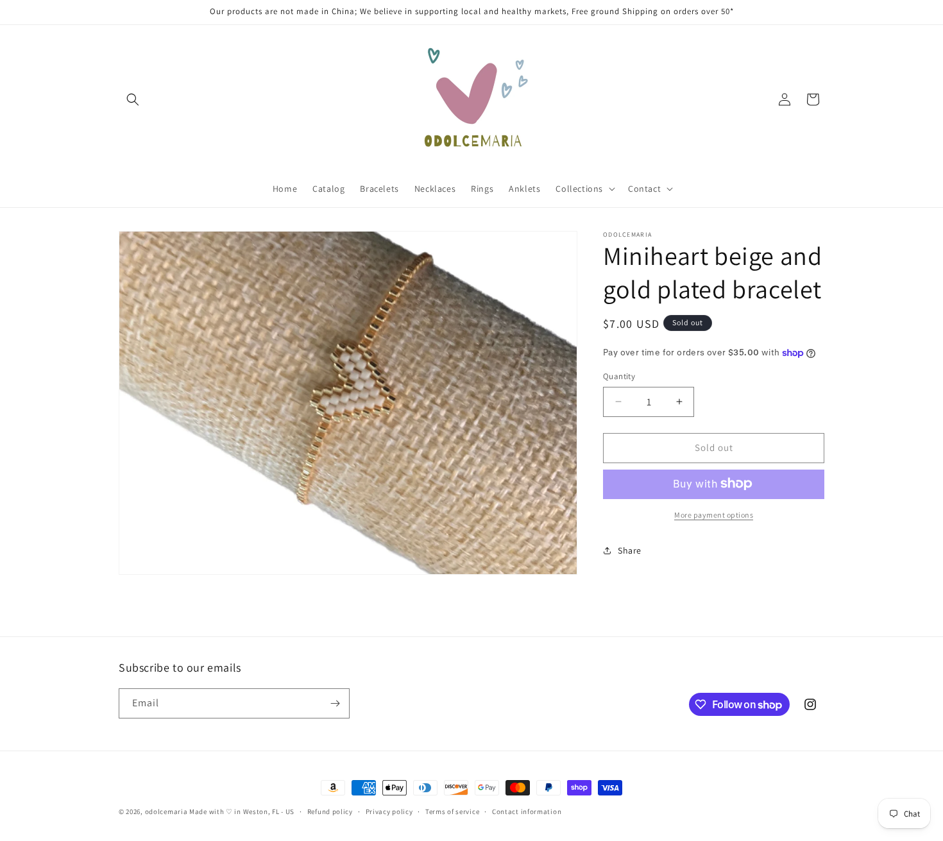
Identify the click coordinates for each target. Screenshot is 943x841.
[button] (133, 99)
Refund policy (330, 811)
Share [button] (629, 550)
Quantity (619, 376)
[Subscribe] (335, 703)
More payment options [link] (713, 514)
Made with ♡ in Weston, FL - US (241, 811)
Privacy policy (389, 811)
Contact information (526, 811)
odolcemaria (166, 811)
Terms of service (452, 811)
